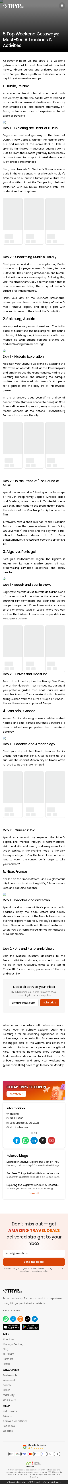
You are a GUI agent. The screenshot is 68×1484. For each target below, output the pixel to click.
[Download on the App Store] (11, 1327)
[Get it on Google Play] (30, 1327)
